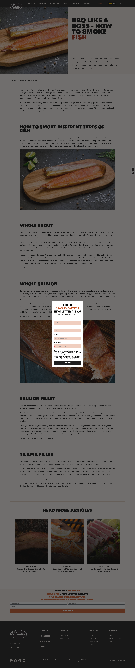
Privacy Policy (68, 358)
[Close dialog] (82, 302)
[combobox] (56, 346)
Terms (74, 358)
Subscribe (68, 362)
